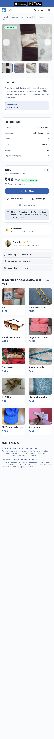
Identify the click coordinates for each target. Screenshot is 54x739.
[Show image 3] (31, 68)
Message (40, 199)
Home (4, 17)
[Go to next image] (47, 42)
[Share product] (46, 170)
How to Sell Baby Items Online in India (19, 448)
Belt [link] (3, 20)
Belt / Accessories (41, 17)
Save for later (28, 205)
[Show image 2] (19, 68)
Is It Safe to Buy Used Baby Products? (19, 460)
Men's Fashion (26, 17)
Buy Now (29, 191)
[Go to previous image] (6, 42)
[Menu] (49, 10)
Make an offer (17, 199)
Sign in (41, 10)
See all (48, 281)
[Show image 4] (43, 68)
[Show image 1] (7, 68)
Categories (13, 17)
